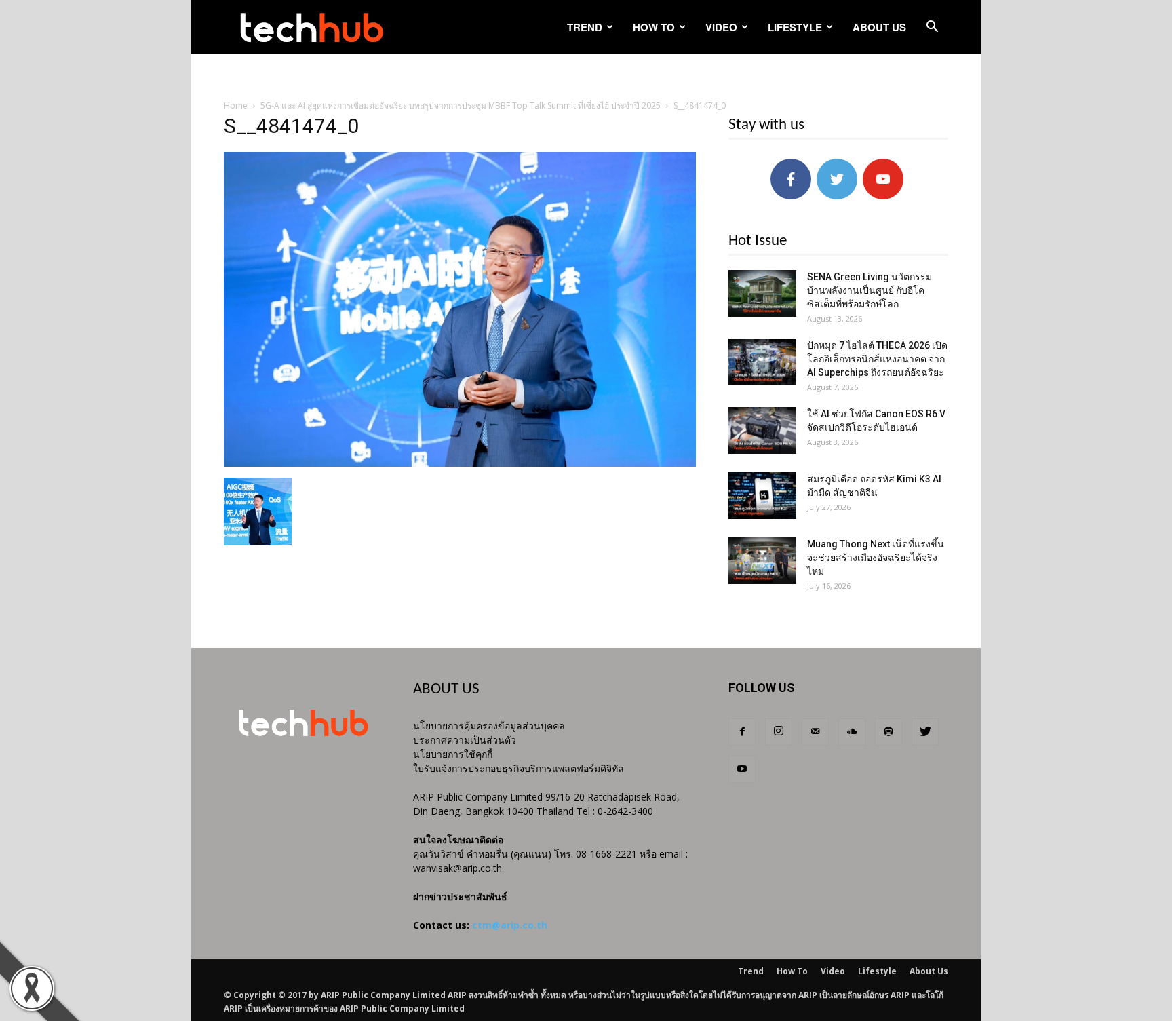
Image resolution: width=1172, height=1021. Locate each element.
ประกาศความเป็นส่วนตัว (464, 739)
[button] (932, 28)
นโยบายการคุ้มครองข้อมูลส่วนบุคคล (489, 725)
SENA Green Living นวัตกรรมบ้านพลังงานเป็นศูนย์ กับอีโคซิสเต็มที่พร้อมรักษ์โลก (869, 290)
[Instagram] (778, 732)
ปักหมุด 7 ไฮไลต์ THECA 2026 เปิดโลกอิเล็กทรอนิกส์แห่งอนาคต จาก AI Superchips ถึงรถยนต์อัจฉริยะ (877, 359)
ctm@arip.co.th (509, 925)
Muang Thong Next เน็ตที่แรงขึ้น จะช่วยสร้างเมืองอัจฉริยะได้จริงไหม (875, 558)
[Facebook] (742, 732)
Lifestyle (795, 27)
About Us (879, 27)
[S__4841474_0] (460, 463)
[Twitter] (925, 732)
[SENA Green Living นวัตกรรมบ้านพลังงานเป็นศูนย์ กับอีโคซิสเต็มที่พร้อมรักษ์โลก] (762, 293)
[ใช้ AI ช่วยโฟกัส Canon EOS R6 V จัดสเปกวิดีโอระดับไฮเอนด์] (762, 430)
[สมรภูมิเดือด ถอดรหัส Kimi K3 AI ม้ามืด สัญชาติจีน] (762, 495)
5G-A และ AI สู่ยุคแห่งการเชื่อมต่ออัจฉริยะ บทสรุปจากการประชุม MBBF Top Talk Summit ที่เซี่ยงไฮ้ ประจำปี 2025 (460, 105)
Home (236, 105)
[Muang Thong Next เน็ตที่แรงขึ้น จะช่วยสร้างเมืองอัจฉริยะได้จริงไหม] (762, 560)
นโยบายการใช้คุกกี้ (452, 754)
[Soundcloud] (851, 732)
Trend (584, 27)
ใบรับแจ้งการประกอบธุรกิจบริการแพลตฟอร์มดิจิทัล (518, 768)
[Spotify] (888, 732)
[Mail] (815, 732)
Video (721, 27)
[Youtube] (742, 769)
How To (654, 27)
